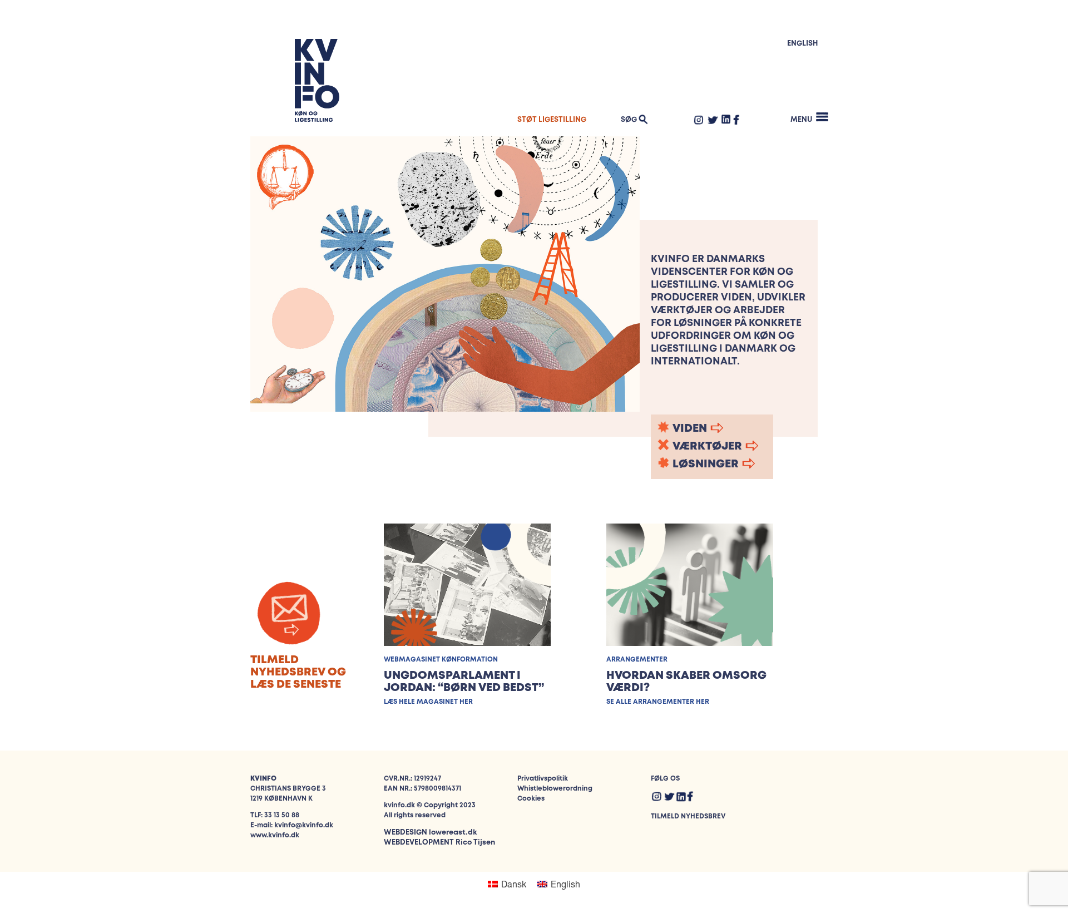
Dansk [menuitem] (513, 884)
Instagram (698, 119)
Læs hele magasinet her (428, 702)
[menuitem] (507, 884)
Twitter (712, 119)
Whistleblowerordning (554, 789)
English (802, 44)
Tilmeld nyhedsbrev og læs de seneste (298, 672)
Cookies (531, 799)
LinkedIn (726, 119)
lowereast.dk (453, 833)
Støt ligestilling (551, 120)
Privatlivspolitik (542, 779)
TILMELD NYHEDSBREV (688, 816)
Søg (629, 120)
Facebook (736, 119)
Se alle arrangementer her (657, 702)
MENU (801, 120)
